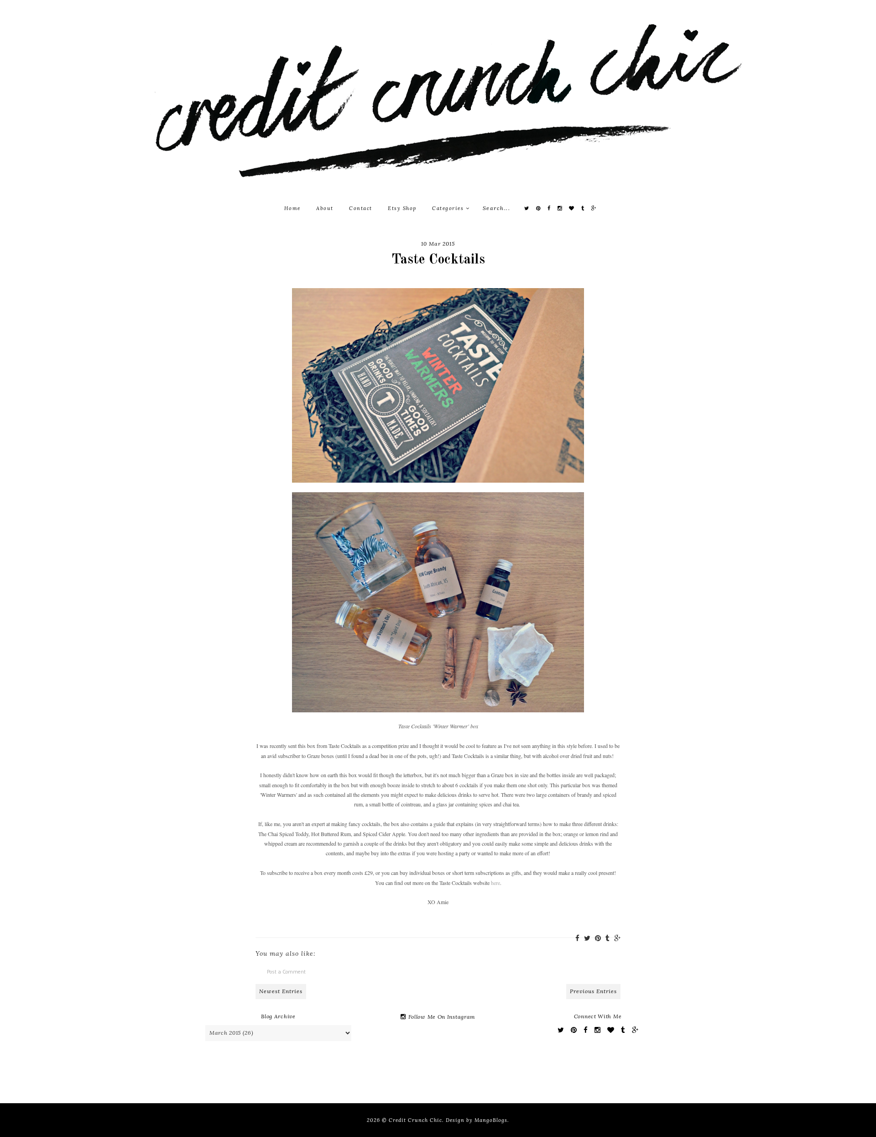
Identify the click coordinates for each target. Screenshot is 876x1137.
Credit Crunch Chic (415, 1120)
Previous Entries (593, 991)
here (495, 882)
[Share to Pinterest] (598, 938)
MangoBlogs (490, 1120)
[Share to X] (587, 938)
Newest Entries (280, 991)
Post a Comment (286, 971)
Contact (360, 208)
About (325, 208)
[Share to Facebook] (577, 938)
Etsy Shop (402, 208)
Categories (449, 208)
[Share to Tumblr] (607, 938)
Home (292, 208)
